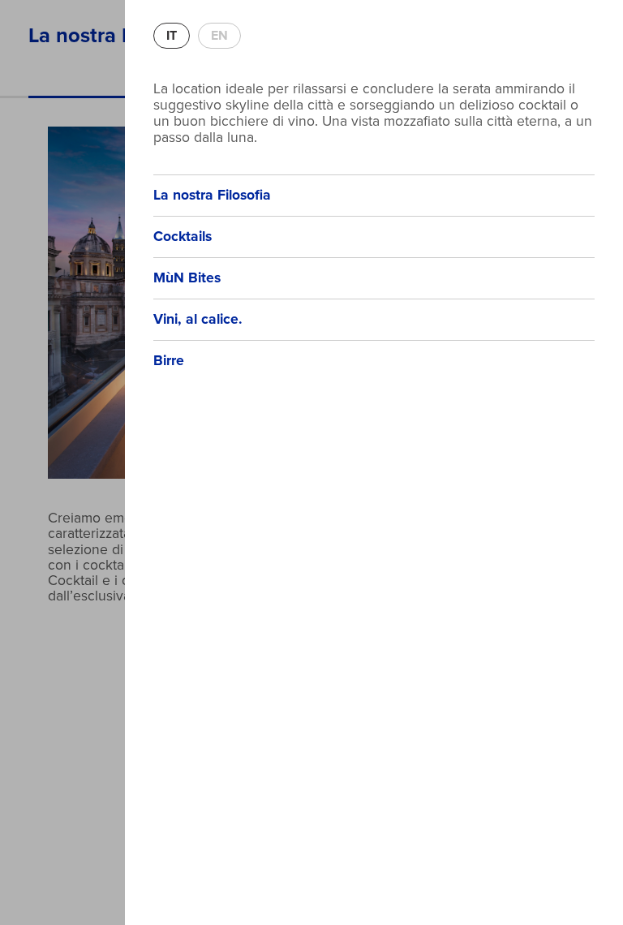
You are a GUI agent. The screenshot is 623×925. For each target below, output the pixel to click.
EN (219, 36)
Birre (168, 360)
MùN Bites (187, 277)
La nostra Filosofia (212, 195)
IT (171, 36)
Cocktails (182, 236)
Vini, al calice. (198, 319)
